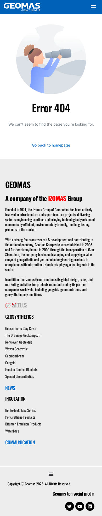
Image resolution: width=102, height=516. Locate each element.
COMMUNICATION (20, 442)
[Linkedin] (90, 506)
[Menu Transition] (51, 474)
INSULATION (15, 398)
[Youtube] (79, 506)
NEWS (10, 387)
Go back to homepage (51, 145)
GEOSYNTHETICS (19, 316)
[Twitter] (69, 506)
